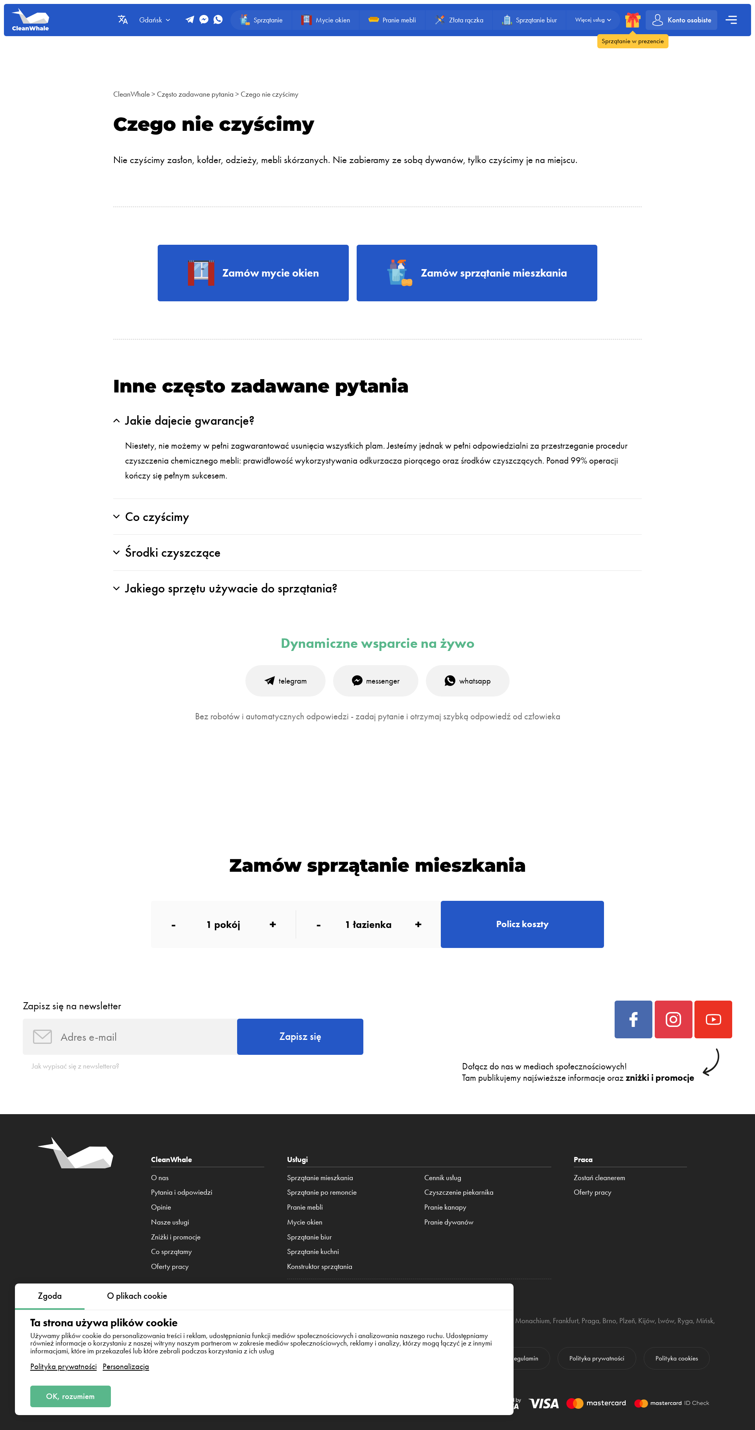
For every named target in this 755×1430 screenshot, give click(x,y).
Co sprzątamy (171, 1251)
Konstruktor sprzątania (319, 1266)
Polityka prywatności (63, 1366)
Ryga (685, 1320)
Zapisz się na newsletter (72, 1005)
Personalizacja (126, 1366)
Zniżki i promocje (176, 1237)
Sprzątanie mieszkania (320, 1177)
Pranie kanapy (445, 1207)
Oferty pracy (170, 1266)
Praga (590, 1320)
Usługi (297, 1159)
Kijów (646, 1320)
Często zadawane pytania (195, 94)
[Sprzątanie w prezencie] (632, 20)
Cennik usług (442, 1177)
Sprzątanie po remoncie (322, 1192)
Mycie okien (304, 1222)
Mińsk (704, 1320)
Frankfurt (565, 1320)
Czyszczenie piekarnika (459, 1192)
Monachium (532, 1320)
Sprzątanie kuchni (313, 1251)
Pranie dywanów (448, 1222)
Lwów (666, 1320)
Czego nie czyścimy (269, 94)
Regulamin (524, 1358)
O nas (160, 1177)
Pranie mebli (305, 1207)
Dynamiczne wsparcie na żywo (378, 643)
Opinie (161, 1207)
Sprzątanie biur (309, 1237)
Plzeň (627, 1320)
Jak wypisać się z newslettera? (75, 1066)
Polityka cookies (677, 1358)
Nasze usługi (170, 1222)
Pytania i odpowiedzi (181, 1192)
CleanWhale (131, 94)
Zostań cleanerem (599, 1177)
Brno (609, 1320)
